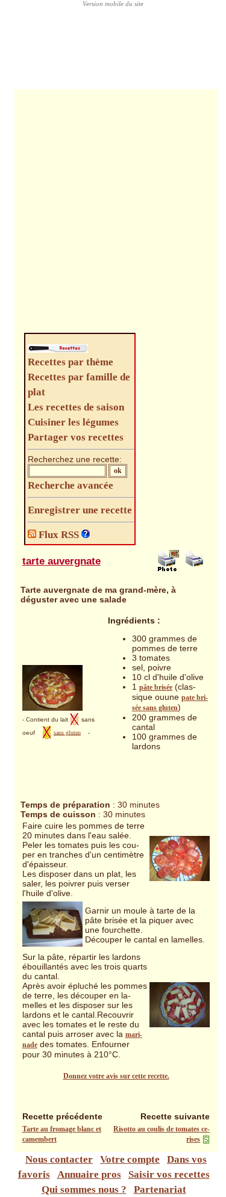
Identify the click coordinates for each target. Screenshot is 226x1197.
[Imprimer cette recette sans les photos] (195, 569)
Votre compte (130, 1159)
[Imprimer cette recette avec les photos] (168, 569)
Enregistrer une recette (80, 510)
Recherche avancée (70, 485)
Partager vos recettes (76, 437)
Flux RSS (58, 534)
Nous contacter (59, 1159)
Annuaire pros (89, 1174)
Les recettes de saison (76, 407)
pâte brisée (155, 687)
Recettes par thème (70, 362)
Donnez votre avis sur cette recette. (116, 1076)
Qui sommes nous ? (84, 1189)
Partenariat (160, 1189)
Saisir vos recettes (169, 1174)
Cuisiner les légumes (73, 422)
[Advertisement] (113, 214)
